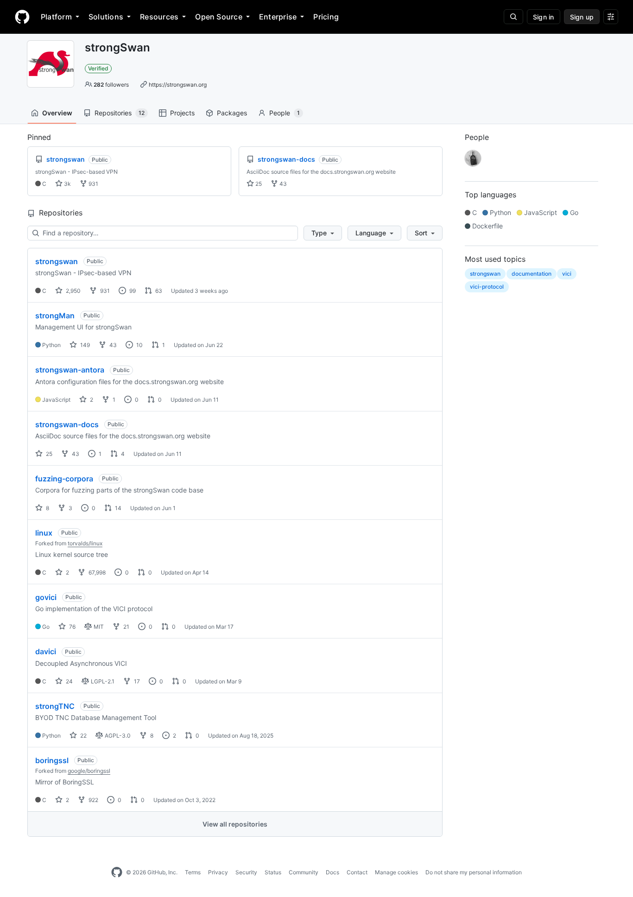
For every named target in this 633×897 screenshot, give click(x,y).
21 (125, 626)
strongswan (56, 261)
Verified (98, 68)
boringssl (52, 760)
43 (282, 183)
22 (83, 735)
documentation (531, 273)
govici (46, 597)
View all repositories (235, 824)
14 (117, 508)
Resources (159, 16)
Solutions (106, 16)
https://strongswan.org (178, 84)
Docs (332, 872)
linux (43, 532)
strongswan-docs (67, 424)
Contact (357, 872)
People (284, 113)
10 (139, 344)
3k (67, 183)
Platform (56, 16)
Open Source (218, 16)
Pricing (326, 16)
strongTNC (55, 706)
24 (68, 681)
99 (132, 290)
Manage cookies (396, 872)
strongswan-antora (69, 369)
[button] (323, 233)
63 (158, 290)
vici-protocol (487, 286)
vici (566, 273)
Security (246, 872)
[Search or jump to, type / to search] (513, 16)
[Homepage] (22, 16)
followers (111, 84)
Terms (193, 872)
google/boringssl (89, 770)
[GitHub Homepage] (116, 872)
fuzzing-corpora (64, 478)
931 (92, 183)
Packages (232, 113)
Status (273, 872)
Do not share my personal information (473, 872)
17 (136, 681)
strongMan (55, 315)
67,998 (96, 572)
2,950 (72, 290)
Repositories (120, 113)
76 (72, 626)
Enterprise (278, 16)
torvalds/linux (85, 543)
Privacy (218, 872)
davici (45, 651)
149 (84, 344)
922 (92, 799)
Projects (182, 113)
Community (303, 872)
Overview (57, 113)
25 (258, 183)
